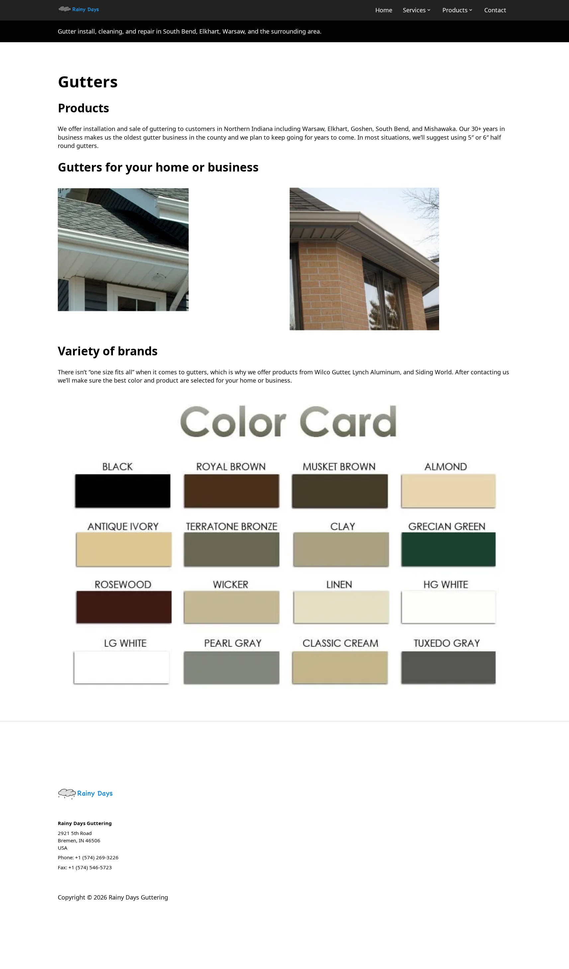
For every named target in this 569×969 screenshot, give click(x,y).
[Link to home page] (79, 10)
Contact (495, 10)
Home (383, 10)
